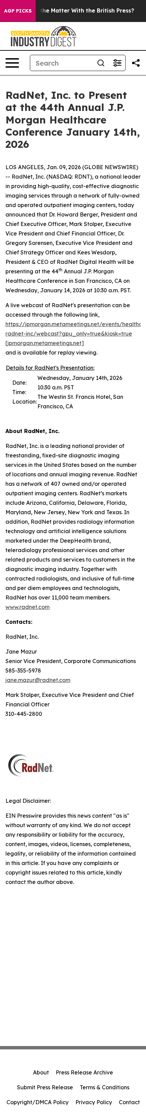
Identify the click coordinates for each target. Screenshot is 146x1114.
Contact (129, 1102)
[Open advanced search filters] (117, 63)
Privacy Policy (93, 1102)
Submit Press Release (45, 1087)
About (41, 1072)
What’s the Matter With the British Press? (76, 10)
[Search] (101, 63)
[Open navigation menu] (12, 63)
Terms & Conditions (104, 1087)
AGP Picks (18, 11)
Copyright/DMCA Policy (37, 1102)
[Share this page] (136, 63)
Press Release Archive (84, 1072)
